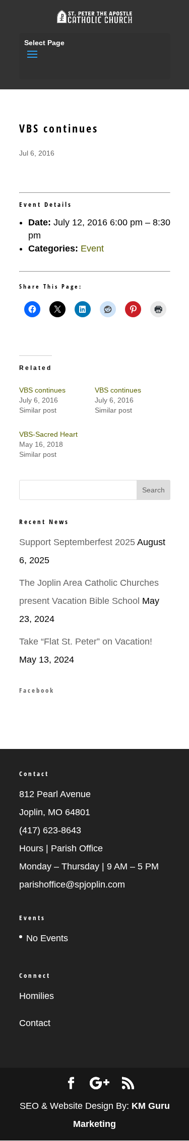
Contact (34, 1023)
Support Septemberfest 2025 (77, 542)
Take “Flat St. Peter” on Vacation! (85, 642)
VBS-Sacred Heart (48, 434)
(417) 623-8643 (50, 830)
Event (92, 248)
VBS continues (42, 390)
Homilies (36, 996)
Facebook (36, 690)
